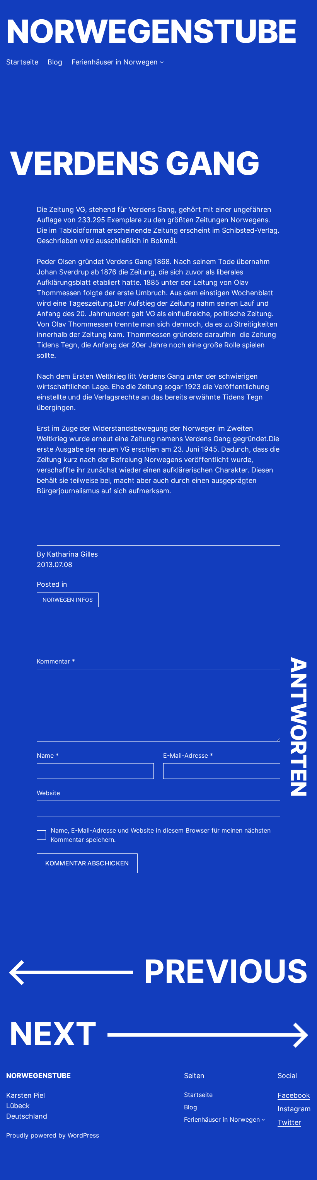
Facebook (294, 1095)
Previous (226, 971)
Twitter (289, 1122)
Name (48, 755)
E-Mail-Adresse (188, 755)
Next (53, 1033)
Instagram (294, 1109)
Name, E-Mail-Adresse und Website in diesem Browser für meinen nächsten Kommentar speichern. (161, 834)
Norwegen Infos (68, 599)
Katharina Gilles (72, 554)
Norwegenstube (151, 31)
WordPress (83, 1135)
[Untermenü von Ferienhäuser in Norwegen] (162, 62)
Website (48, 793)
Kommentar (56, 661)
